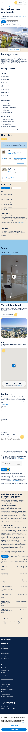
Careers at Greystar (5, 670)
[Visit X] (7, 706)
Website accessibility (5, 694)
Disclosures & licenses (6, 686)
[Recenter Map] (3, 350)
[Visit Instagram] (1, 706)
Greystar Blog (4, 660)
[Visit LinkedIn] (4, 706)
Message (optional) (5, 442)
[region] (14, 723)
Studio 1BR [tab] (15, 252)
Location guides (4, 656)
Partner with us (4, 664)
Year (14, 434)
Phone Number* (4, 419)
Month (2, 434)
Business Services (5, 667)
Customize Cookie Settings (7, 696)
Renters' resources (5, 653)
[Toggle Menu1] (25, 2)
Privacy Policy (22, 722)
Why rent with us (4, 658)
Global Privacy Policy (19, 458)
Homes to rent (4, 643)
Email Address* (4, 426)
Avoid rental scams (5, 646)
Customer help (4, 648)
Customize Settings (14, 725)
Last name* (3, 413)
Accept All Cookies (14, 729)
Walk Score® (19, 385)
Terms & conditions (5, 684)
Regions (3, 672)
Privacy (2, 681)
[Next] (26, 559)
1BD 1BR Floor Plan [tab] (6, 252)
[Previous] (22, 559)
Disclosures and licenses (7, 679)
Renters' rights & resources (7, 689)
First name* (3, 406)
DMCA (2, 691)
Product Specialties (5, 675)
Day (8, 434)
